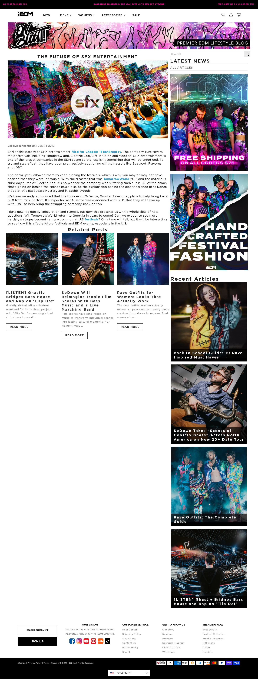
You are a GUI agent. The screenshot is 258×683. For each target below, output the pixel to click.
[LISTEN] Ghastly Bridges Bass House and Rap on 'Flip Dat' (30, 297)
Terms (46, 663)
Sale (136, 15)
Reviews (167, 634)
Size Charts (129, 638)
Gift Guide (209, 643)
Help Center (129, 629)
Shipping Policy (131, 634)
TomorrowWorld (116, 178)
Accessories (112, 15)
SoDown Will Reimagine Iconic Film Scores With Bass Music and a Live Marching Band (87, 301)
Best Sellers (210, 629)
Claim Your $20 (171, 647)
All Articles (181, 67)
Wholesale (168, 652)
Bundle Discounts (213, 638)
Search (126, 652)
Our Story (168, 629)
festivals (91, 219)
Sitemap (22, 663)
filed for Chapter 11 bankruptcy (96, 151)
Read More (19, 327)
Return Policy (130, 647)
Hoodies (207, 652)
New (46, 15)
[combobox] (129, 673)
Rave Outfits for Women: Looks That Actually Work (139, 297)
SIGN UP (37, 641)
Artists (206, 647)
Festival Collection (214, 634)
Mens (64, 15)
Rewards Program (173, 643)
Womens (85, 15)
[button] (223, 14)
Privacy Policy (35, 663)
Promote (167, 638)
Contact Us (129, 643)
